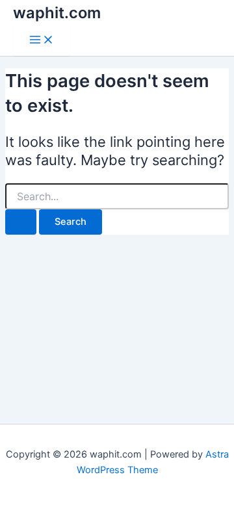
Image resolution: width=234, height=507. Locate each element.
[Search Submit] (20, 222)
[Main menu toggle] (41, 40)
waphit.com (57, 12)
